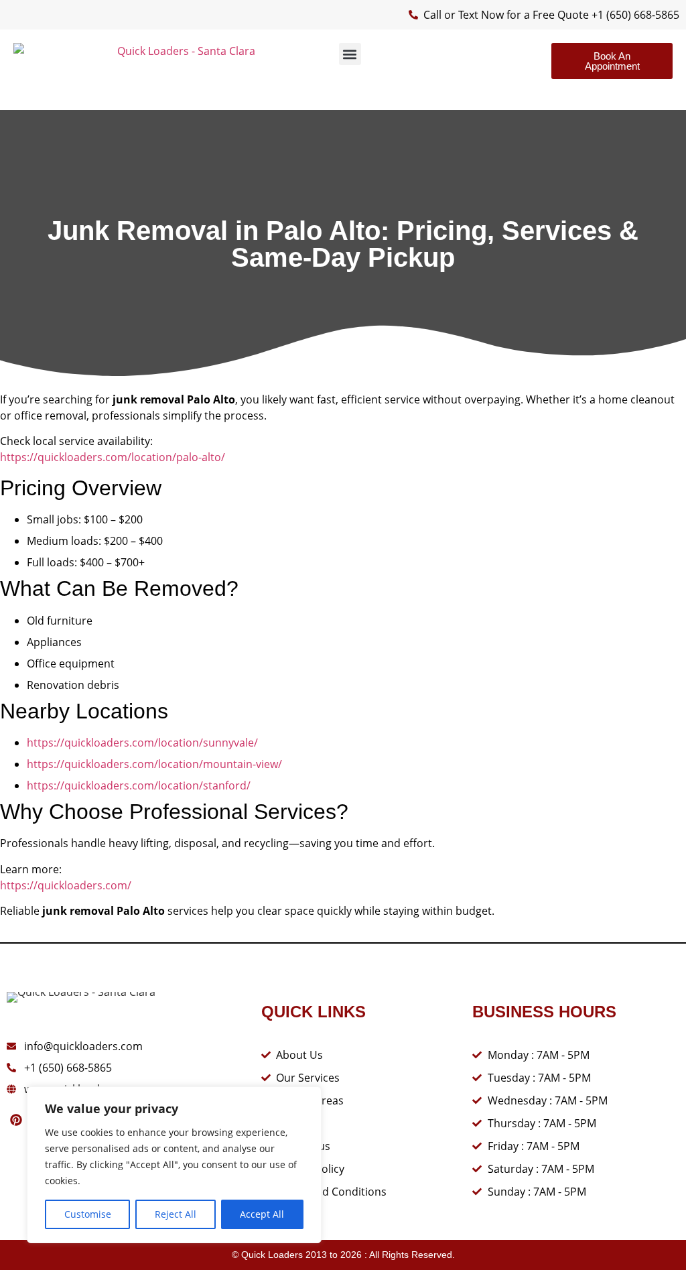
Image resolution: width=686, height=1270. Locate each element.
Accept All (262, 1214)
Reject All (175, 1214)
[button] (350, 54)
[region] (174, 1164)
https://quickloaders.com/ (65, 885)
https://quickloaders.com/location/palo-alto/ (112, 457)
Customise (87, 1214)
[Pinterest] (16, 1120)
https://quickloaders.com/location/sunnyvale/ (142, 742)
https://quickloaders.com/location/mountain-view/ (154, 764)
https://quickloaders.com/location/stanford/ (139, 785)
